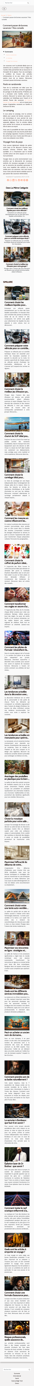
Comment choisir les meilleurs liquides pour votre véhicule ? (17, 209)
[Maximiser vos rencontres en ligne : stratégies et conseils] (17, 938)
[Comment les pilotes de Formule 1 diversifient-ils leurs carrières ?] (17, 638)
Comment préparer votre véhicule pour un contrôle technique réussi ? (17, 237)
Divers (9, 15)
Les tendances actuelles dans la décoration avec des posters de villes (16, 694)
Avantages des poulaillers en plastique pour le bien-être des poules (16, 779)
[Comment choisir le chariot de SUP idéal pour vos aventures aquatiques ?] (17, 424)
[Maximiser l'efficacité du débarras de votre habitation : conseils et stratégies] (17, 853)
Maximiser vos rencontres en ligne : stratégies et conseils (16, 950)
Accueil (3, 15)
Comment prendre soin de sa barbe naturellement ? (17, 1078)
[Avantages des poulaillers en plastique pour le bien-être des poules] (17, 767)
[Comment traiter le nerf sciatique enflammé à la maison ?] (17, 1198)
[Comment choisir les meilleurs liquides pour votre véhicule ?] (17, 198)
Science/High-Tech (17, 1381)
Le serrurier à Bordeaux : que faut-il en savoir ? (16, 1121)
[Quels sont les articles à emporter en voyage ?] (17, 1240)
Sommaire (9, 52)
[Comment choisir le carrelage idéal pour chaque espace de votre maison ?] (17, 465)
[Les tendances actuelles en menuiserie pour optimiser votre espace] (17, 726)
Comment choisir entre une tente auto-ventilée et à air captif (17, 908)
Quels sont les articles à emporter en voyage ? (15, 1250)
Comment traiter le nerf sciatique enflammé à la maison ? (16, 1211)
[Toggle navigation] (4, 8)
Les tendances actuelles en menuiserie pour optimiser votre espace (17, 738)
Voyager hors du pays (11, 61)
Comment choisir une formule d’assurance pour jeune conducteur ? (16, 1295)
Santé (17, 1378)
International (17, 1376)
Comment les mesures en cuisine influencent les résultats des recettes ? (16, 521)
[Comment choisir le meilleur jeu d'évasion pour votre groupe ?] (17, 254)
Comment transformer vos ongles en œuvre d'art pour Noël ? (16, 606)
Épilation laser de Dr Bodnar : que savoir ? (14, 1165)
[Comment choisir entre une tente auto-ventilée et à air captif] (17, 896)
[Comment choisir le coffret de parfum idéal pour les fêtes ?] (17, 551)
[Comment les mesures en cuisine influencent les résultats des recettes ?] (17, 509)
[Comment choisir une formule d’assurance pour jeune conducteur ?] (17, 1283)
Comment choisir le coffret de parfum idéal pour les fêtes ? (15, 563)
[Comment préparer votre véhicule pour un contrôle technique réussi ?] (17, 226)
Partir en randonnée (11, 55)
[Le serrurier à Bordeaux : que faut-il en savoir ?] (17, 1111)
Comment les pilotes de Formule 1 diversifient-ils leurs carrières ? (16, 650)
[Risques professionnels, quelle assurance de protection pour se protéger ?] (17, 1328)
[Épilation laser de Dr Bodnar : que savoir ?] (17, 1154)
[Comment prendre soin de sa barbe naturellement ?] (17, 1067)
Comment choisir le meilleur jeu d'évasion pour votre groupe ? (17, 265)
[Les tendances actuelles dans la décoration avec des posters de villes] (17, 682)
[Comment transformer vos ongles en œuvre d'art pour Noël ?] (17, 594)
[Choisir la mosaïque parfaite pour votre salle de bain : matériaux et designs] (17, 809)
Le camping (9, 58)
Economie (17, 1373)
